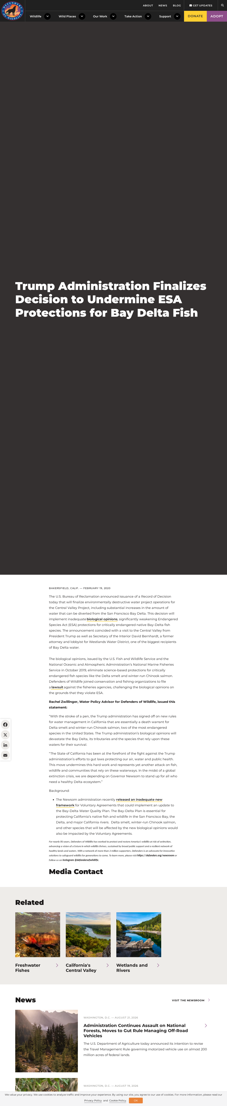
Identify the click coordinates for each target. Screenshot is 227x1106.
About (148, 5)
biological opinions (102, 619)
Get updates (202, 5)
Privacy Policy (93, 1100)
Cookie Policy (117, 1100)
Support (165, 16)
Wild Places (67, 16)
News (163, 5)
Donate (195, 16)
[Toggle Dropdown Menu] (48, 16)
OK (136, 1100)
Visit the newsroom (188, 1000)
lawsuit (57, 687)
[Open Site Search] (222, 5)
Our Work (100, 16)
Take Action (133, 16)
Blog (177, 5)
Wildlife (35, 16)
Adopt (217, 16)
